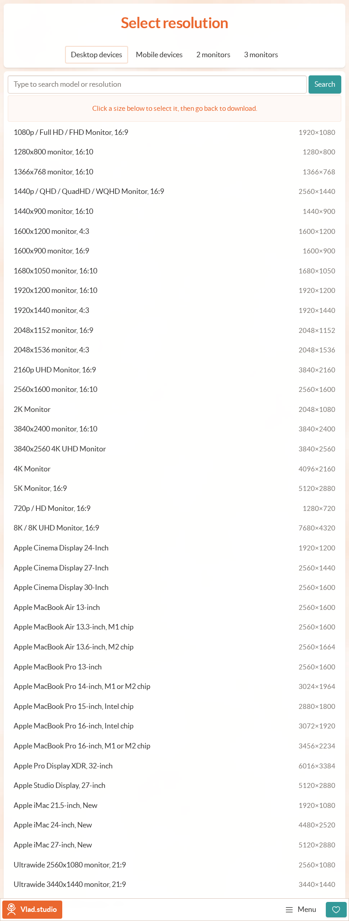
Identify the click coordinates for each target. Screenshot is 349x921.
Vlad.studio (38, 909)
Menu (307, 909)
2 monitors (213, 54)
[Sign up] (336, 909)
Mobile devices (159, 54)
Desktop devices (96, 54)
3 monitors (261, 54)
